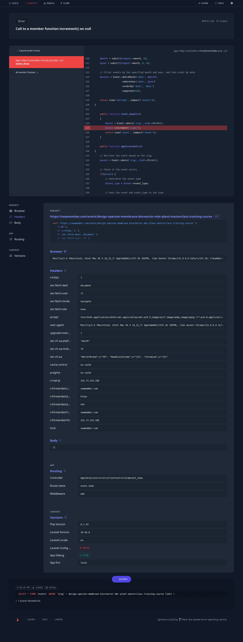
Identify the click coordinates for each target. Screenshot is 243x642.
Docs (45, 619)
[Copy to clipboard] (223, 223)
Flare (184, 619)
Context (14, 250)
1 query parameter (29, 601)
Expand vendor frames (29, 50)
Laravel (59, 619)
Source (31, 619)
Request (14, 205)
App (11, 233)
